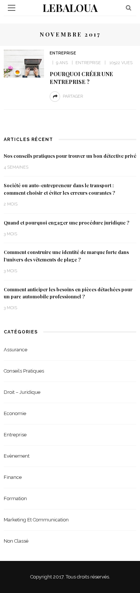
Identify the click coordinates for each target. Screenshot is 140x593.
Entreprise (63, 53)
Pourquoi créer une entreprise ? (81, 77)
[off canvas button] (11, 8)
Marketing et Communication (36, 520)
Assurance (15, 349)
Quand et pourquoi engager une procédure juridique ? (66, 223)
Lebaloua (70, 8)
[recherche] (128, 7)
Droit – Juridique (22, 392)
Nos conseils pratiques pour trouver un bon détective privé (70, 156)
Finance (13, 477)
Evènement (16, 456)
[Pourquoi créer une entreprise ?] (24, 63)
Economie (15, 413)
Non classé (16, 541)
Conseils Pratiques (24, 371)
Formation (15, 498)
